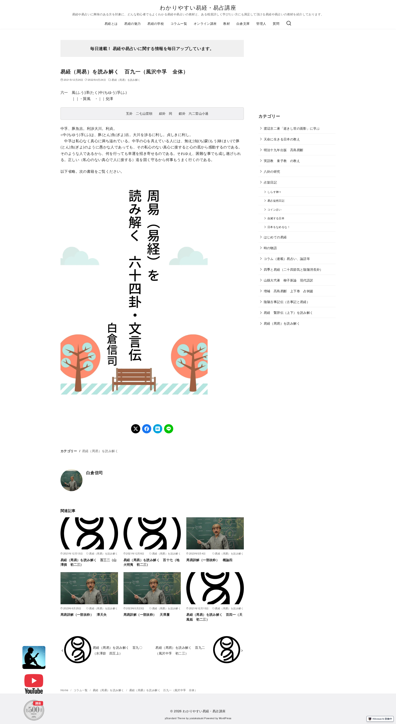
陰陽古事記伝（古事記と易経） (287, 301)
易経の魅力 (132, 23)
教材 (226, 23)
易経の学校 (155, 23)
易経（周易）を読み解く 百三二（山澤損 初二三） (88, 562)
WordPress (225, 718)
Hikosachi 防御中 (382, 718)
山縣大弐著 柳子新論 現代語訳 (288, 280)
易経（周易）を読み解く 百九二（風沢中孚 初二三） (180, 650)
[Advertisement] (297, 76)
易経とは (111, 23)
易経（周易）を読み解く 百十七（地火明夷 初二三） (152, 562)
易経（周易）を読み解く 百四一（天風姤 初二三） (214, 616)
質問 (276, 23)
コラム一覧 (178, 23)
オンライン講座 (205, 23)
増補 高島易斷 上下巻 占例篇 (288, 290)
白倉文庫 (243, 23)
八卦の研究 (272, 171)
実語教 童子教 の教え (282, 160)
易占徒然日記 (275, 200)
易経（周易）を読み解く (126, 79)
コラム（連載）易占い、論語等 (287, 258)
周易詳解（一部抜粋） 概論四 (209, 559)
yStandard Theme (175, 718)
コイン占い (274, 209)
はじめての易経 (275, 236)
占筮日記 (270, 182)
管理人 (261, 23)
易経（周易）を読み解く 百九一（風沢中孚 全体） (163, 690)
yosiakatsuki (197, 718)
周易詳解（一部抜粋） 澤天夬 (83, 614)
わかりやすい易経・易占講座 (198, 7)
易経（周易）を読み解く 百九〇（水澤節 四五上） (117, 650)
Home (64, 690)
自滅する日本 (275, 218)
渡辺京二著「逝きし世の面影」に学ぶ (292, 128)
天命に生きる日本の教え (282, 138)
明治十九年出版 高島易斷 (283, 149)
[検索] (289, 23)
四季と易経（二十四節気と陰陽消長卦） (293, 269)
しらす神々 (274, 192)
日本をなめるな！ (278, 227)
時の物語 (270, 247)
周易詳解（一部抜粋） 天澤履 (147, 614)
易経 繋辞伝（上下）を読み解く (288, 312)
